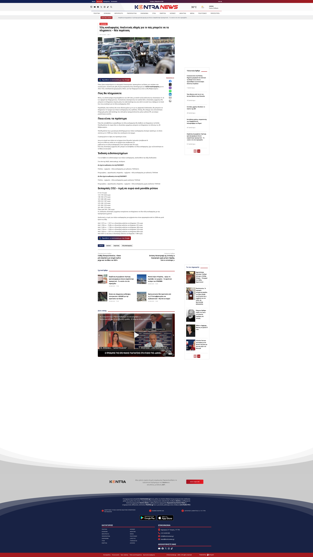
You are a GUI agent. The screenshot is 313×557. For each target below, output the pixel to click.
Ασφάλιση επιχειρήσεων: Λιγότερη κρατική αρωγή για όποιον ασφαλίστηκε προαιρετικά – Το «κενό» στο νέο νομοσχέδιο (121, 280)
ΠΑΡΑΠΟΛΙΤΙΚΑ (132, 13)
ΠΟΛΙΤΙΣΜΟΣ (202, 13)
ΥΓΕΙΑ (154, 13)
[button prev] (195, 151)
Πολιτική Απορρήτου (136, 555)
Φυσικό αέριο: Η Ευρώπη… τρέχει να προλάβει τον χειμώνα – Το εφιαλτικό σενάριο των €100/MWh (160, 279)
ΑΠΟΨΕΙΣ (132, 543)
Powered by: (204, 555)
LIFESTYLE (133, 538)
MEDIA (192, 13)
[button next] (198, 151)
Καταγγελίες (106, 1)
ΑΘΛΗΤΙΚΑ (182, 13)
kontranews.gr (145, 499)
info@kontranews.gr (167, 536)
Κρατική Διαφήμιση (149, 555)
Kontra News (144, 503)
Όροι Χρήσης (124, 555)
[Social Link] (91, 7)
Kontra (178, 501)
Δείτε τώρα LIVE (194, 481)
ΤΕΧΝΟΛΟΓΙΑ (133, 540)
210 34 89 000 (165, 533)
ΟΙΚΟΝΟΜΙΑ (144, 13)
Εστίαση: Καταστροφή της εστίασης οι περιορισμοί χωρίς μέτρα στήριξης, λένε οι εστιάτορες (162, 257)
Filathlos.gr (149, 505)
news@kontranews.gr (167, 539)
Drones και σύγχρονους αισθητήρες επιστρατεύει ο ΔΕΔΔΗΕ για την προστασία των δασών (120, 296)
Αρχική (93, 1)
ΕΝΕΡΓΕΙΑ (163, 13)
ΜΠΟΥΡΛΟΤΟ (119, 13)
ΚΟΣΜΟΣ (172, 13)
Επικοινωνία (114, 1)
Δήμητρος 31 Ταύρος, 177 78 (170, 530)
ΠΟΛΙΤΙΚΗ (97, 13)
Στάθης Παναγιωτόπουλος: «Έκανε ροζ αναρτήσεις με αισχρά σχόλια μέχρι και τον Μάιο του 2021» (109, 257)
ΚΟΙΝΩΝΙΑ (107, 13)
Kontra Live (99, 1)
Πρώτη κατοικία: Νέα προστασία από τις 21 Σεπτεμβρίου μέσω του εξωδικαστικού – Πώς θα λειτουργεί (159, 296)
